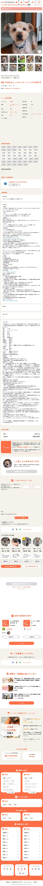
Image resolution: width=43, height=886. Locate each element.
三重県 (14, 155)
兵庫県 (35, 155)
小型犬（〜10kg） (14, 112)
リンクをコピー (28, 529)
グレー (37, 114)
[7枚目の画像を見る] (13, 67)
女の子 (10, 818)
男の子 (11, 115)
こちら (21, 451)
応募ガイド (15, 587)
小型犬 (4, 804)
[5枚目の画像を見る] (38, 59)
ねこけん (29, 629)
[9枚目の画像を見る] (30, 67)
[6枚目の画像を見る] (4, 67)
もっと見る (11, 792)
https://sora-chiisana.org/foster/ (10, 300)
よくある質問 (24, 587)
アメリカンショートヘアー (30, 786)
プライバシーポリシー (27, 882)
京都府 (25, 155)
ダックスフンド (11, 783)
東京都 (30, 149)
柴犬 (4, 783)
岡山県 (25, 158)
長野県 (30, 152)
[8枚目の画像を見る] (21, 67)
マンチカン (27, 781)
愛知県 (9, 155)
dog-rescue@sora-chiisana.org (9, 271)
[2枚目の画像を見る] (13, 59)
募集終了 (12, 101)
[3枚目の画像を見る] (21, 59)
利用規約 (28, 587)
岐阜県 (35, 152)
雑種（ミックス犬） (7, 778)
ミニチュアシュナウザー (8, 789)
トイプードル (6, 781)
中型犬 (10, 804)
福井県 (19, 152)
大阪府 (30, 155)
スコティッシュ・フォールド (31, 783)
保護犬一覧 (10, 4)
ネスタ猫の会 (9, 629)
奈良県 (3, 158)
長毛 (40, 114)
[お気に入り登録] (40, 52)
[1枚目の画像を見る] (4, 59)
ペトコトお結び (4, 4)
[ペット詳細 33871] (8, 633)
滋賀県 (19, 155)
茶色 (34, 114)
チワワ (12, 781)
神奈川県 (36, 149)
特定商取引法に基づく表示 (17, 882)
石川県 (14, 152)
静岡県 (3, 155)
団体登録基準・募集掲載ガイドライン (24, 447)
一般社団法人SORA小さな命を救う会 (12, 88)
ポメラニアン (6, 786)
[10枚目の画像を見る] (38, 67)
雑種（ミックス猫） (29, 778)
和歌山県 (9, 158)
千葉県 (25, 149)
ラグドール (27, 789)
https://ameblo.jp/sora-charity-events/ (12, 238)
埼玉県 (19, 149)
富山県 (9, 152)
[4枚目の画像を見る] (30, 59)
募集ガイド (19, 587)
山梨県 (25, 152)
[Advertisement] (21, 130)
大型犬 (15, 804)
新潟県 (3, 152)
